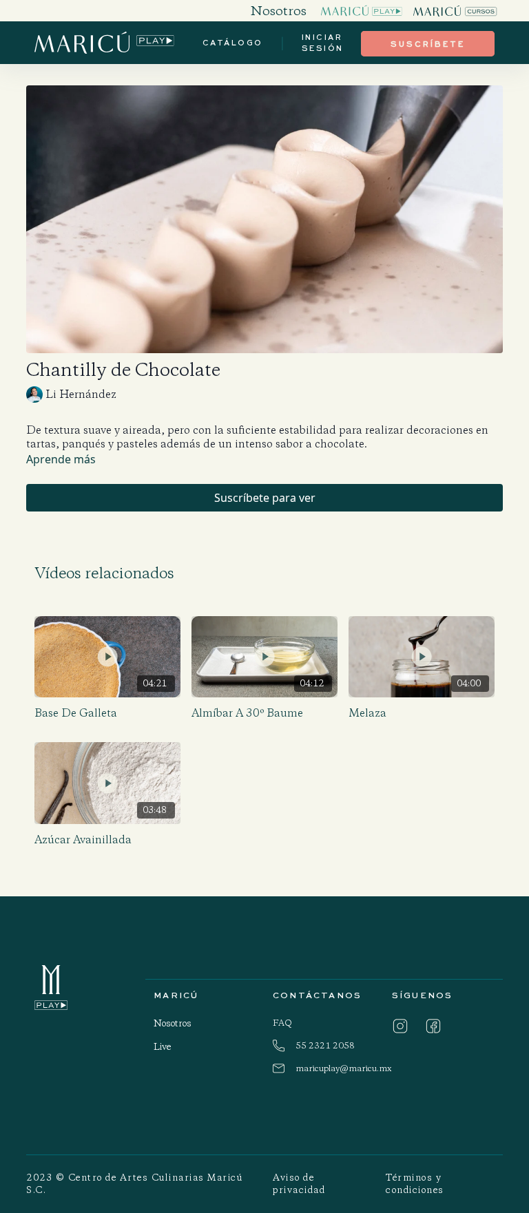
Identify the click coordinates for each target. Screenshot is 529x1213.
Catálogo (233, 42)
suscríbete (428, 44)
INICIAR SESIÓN (323, 43)
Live (162, 1047)
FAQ (282, 1022)
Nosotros (172, 1023)
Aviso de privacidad (299, 1184)
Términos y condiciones (415, 1184)
